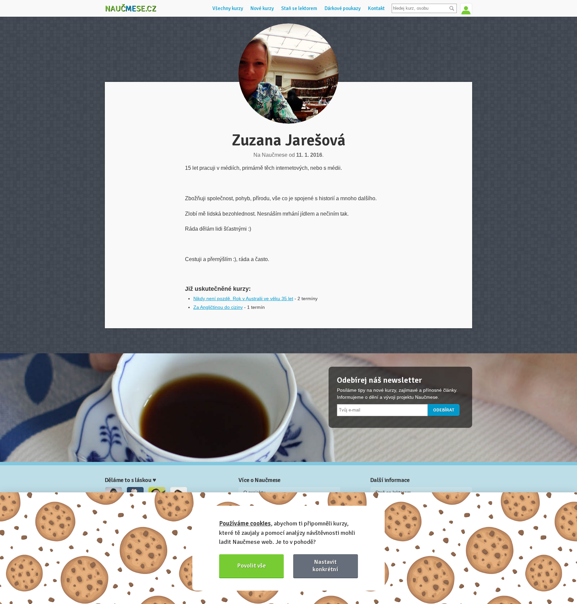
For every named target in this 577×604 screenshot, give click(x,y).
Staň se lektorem (299, 8)
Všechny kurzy (227, 8)
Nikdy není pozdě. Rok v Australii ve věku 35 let (243, 298)
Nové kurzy (262, 8)
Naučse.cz (130, 8)
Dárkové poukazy (343, 8)
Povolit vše (251, 565)
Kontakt (376, 8)
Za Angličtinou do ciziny (218, 307)
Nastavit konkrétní (325, 565)
